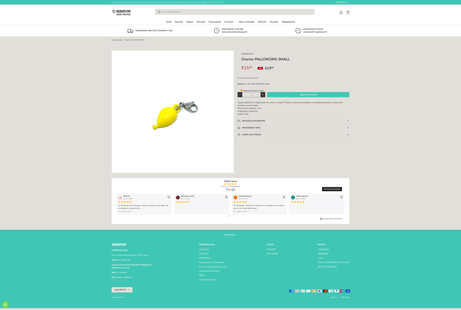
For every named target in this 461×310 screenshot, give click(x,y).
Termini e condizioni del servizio (213, 266)
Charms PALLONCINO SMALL (135, 40)
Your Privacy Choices (208, 279)
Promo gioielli (215, 22)
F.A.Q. (320, 258)
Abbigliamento (288, 22)
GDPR (201, 275)
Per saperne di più (125, 211)
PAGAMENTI (323, 249)
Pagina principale (117, 40)
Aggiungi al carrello (308, 94)
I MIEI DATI (271, 249)
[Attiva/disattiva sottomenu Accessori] (234, 21)
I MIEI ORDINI (272, 253)
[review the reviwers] (168, 198)
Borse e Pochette (246, 22)
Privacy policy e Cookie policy (211, 262)
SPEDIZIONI (323, 253)
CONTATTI (204, 253)
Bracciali (179, 22)
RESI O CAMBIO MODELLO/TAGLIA (333, 262)
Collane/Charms (247, 54)
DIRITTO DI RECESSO (327, 266)
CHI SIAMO (204, 249)
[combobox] (234, 12)
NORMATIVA (205, 258)
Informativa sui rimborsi (209, 271)
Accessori (228, 22)
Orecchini (201, 22)
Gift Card (262, 22)
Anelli (168, 22)
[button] (348, 12)
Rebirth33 (241, 84)
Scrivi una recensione (332, 189)
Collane (189, 22)
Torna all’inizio (229, 235)
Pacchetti (274, 22)
